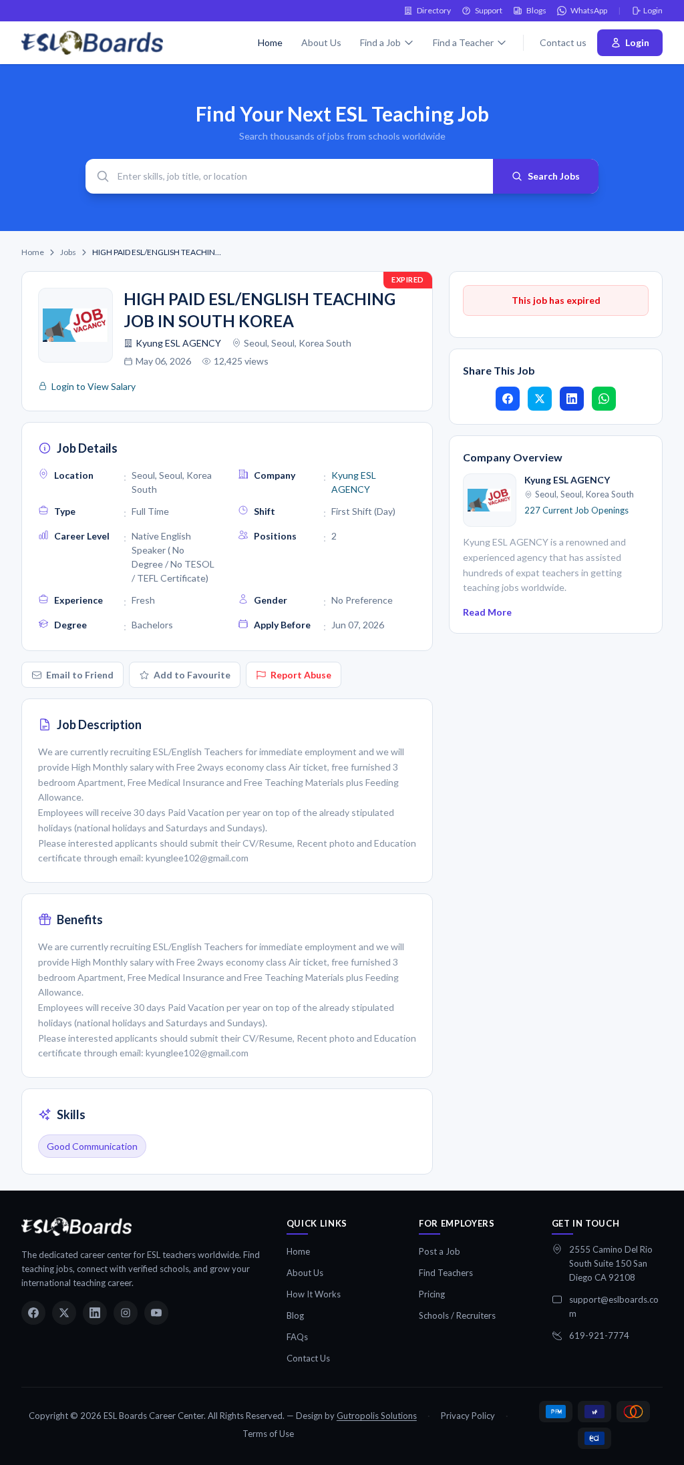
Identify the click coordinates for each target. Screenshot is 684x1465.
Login (653, 10)
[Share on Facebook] (508, 399)
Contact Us (308, 1358)
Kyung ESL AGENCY (178, 343)
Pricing (432, 1294)
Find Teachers (446, 1272)
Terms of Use (268, 1433)
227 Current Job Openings (576, 510)
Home (270, 42)
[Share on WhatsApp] (604, 399)
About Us (321, 42)
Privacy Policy (468, 1415)
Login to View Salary (93, 386)
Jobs (68, 252)
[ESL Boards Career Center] (76, 1226)
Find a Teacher (463, 42)
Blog (295, 1315)
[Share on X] (540, 399)
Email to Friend (80, 674)
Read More (487, 612)
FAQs (297, 1336)
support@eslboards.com (614, 1306)
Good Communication (92, 1146)
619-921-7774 (599, 1335)
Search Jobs (554, 176)
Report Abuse (301, 674)
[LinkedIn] (95, 1313)
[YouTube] (156, 1313)
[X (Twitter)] (64, 1313)
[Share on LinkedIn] (572, 399)
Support (488, 10)
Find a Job (380, 42)
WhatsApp (588, 10)
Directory (434, 10)
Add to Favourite (192, 674)
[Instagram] (126, 1313)
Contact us (563, 42)
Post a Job (439, 1251)
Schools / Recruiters (457, 1315)
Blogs (536, 10)
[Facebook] (33, 1313)
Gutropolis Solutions (377, 1415)
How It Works (314, 1294)
